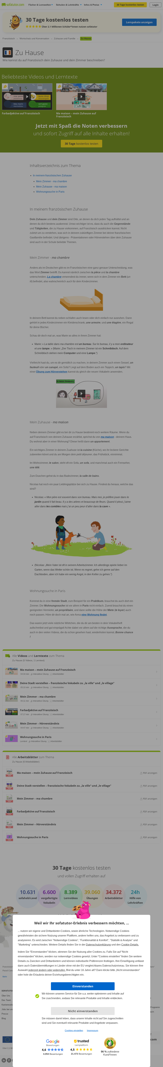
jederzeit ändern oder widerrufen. (47, 970)
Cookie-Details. (130, 944)
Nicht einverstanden (83, 1011)
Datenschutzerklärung (98, 944)
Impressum (92, 1030)
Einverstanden (82, 986)
